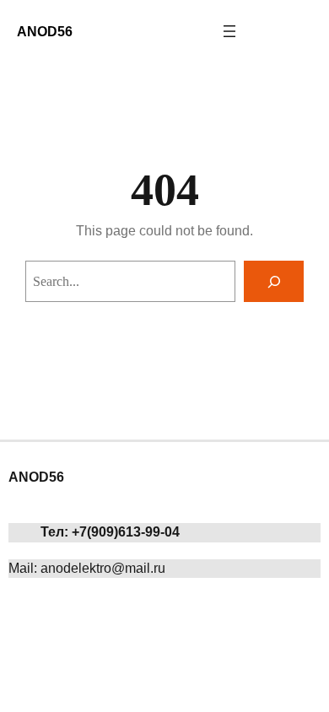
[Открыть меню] (229, 31)
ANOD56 (45, 31)
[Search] (274, 281)
